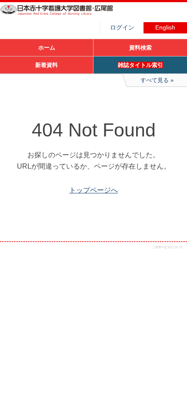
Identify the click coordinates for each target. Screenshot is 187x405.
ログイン (122, 27)
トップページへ (93, 190)
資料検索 (140, 47)
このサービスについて (167, 247)
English (165, 27)
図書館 (65, 15)
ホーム (46, 47)
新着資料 (46, 65)
